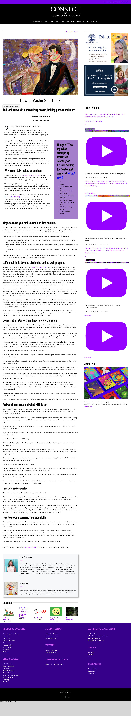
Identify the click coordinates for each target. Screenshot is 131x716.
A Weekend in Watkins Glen (69, 618)
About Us (91, 652)
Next (75, 32)
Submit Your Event (51, 650)
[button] (96, 21)
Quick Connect (7, 647)
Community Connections (10, 634)
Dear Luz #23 (38, 618)
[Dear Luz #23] (40, 608)
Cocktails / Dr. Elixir (51, 634)
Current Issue (92, 669)
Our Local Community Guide (54, 664)
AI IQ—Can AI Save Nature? (55, 618)
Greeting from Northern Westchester (22, 615)
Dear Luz (5, 636)
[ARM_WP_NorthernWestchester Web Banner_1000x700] (106, 66)
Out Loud (6, 649)
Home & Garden (8, 673)
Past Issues (91, 671)
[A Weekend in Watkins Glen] (72, 608)
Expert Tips (6, 638)
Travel (5, 682)
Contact (90, 657)
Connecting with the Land (11, 675)
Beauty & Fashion (8, 666)
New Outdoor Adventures (6, 618)
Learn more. (88, 406)
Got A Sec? (6, 643)
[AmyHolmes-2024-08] (106, 34)
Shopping (6, 680)
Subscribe (91, 673)
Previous (69, 32)
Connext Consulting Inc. (38, 267)
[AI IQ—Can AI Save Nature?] (56, 608)
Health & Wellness (8, 670)
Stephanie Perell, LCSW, (12, 197)
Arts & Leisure (7, 664)
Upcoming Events (51, 652)
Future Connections (9, 640)
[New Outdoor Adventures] (9, 608)
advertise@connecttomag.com (122, 2)
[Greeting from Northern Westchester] (24, 608)
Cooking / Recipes (51, 638)
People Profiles (7, 645)
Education (6, 668)
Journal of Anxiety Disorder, (31, 175)
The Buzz (6, 652)
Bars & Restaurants (51, 636)
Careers (90, 655)
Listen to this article (12, 106)
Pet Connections (8, 677)
